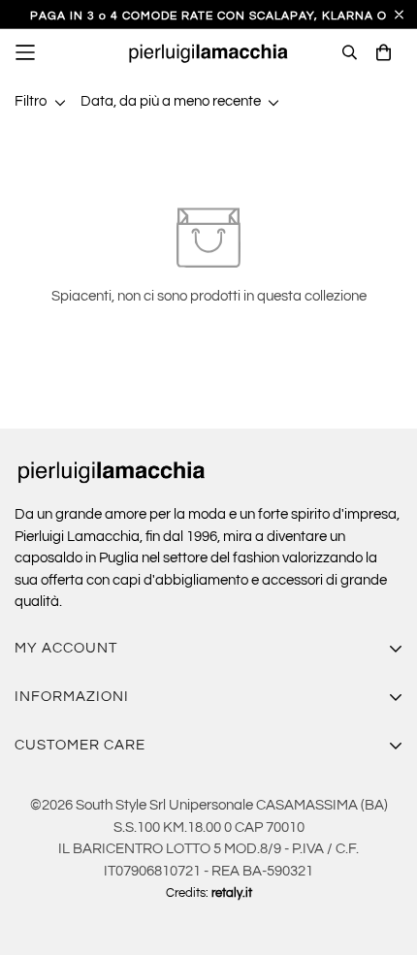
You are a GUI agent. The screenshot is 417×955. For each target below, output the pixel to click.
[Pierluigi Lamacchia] (208, 52)
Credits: (209, 893)
